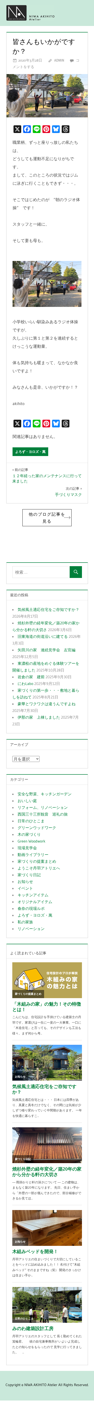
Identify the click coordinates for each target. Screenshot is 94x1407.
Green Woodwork (31, 841)
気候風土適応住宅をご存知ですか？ (48, 609)
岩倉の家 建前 (31, 676)
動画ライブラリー (33, 854)
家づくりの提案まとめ (37, 861)
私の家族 (25, 921)
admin (59, 60)
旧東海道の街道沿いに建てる (43, 636)
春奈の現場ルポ (31, 908)
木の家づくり (29, 834)
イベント (25, 888)
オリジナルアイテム (35, 901)
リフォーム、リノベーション (43, 807)
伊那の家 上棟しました (39, 717)
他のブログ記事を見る (47, 518)
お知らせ (25, 881)
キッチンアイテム (33, 895)
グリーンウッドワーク (37, 827)
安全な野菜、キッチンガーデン (45, 794)
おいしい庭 (27, 800)
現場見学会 (27, 847)
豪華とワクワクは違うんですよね (46, 703)
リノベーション (31, 928)
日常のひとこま (31, 820)
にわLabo (25, 683)
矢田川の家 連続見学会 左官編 (46, 649)
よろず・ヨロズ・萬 (30, 452)
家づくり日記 (29, 874)
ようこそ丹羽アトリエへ (39, 868)
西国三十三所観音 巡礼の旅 (43, 814)
